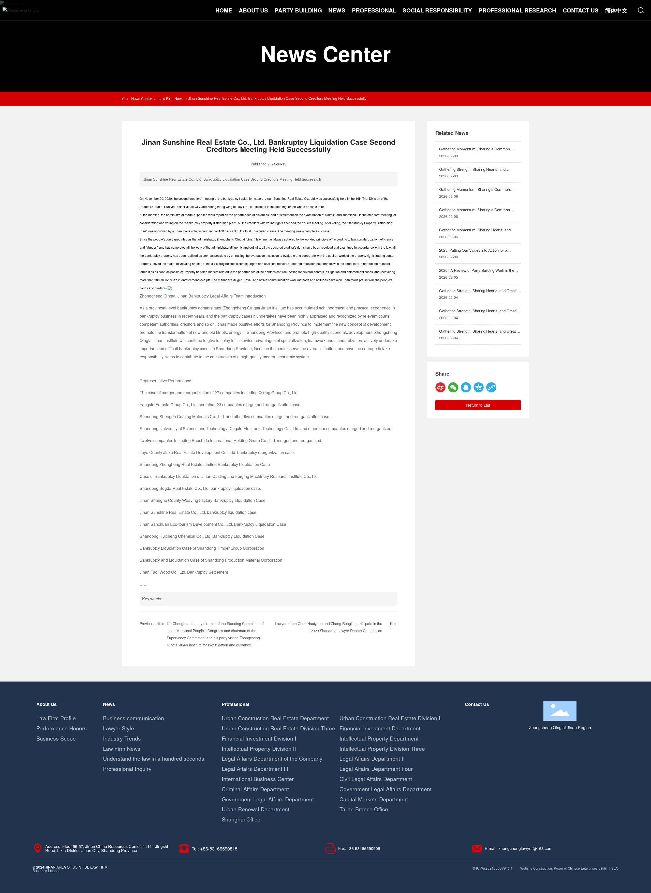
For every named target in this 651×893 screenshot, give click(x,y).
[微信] (453, 387)
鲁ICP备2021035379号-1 (492, 868)
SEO (614, 868)
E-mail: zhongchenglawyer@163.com (518, 848)
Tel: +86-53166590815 (215, 848)
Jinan (603, 868)
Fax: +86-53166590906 (359, 848)
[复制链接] (491, 387)
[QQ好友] (466, 387)
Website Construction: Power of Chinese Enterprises (559, 868)
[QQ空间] (479, 387)
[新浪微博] (440, 387)
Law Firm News (170, 98)
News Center (325, 53)
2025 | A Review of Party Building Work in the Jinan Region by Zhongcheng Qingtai (476, 273)
